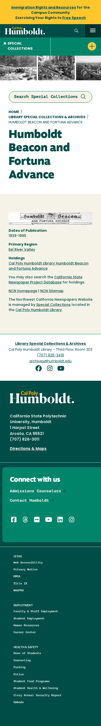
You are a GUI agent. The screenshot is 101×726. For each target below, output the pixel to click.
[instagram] (51, 369)
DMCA (16, 576)
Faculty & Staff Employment (35, 611)
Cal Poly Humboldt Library (38, 310)
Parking (19, 667)
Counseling (22, 660)
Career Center (24, 632)
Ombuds (18, 702)
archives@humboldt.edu (50, 361)
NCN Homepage (23, 291)
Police (18, 674)
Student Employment (28, 618)
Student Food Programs (31, 681)
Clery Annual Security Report (37, 695)
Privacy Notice (25, 569)
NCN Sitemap (51, 291)
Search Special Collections (46, 96)
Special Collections (20, 46)
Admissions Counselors (35, 491)
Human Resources (26, 625)
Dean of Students (27, 653)
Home (14, 112)
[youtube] (61, 369)
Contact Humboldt (29, 500)
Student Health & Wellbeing (35, 688)
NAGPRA (18, 590)
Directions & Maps (28, 449)
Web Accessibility (28, 562)
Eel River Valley (22, 250)
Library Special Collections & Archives (47, 117)
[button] (76, 30)
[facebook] (40, 369)
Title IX (20, 583)
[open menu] (93, 30)
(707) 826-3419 (50, 355)
